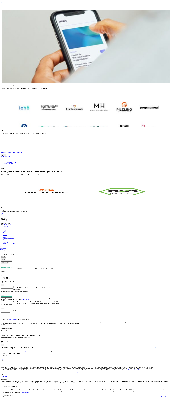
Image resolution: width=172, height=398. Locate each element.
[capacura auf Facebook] (2, 250)
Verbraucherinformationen (8, 238)
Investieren (5, 161)
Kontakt (5, 235)
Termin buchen (6, 232)
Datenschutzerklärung (12, 319)
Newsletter (5, 231)
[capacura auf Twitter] (3, 250)
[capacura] (3, 214)
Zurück (2, 213)
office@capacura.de (8, 224)
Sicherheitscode (10, 340)
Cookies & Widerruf (7, 242)
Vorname (15, 301)
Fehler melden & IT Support (9, 243)
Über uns (5, 164)
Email (14, 286)
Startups (16, 162)
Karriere (5, 230)
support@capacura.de (25, 299)
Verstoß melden (6, 244)
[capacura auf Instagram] (4, 250)
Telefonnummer (16, 289)
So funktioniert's (6, 159)
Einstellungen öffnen (77, 372)
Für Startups (5, 229)
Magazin (5, 166)
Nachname (15, 303)
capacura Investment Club (8, 162)
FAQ (4, 236)
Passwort (15, 287)
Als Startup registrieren (8, 163)
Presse (4, 237)
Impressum (5, 239)
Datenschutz (5, 241)
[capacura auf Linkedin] (1, 250)
